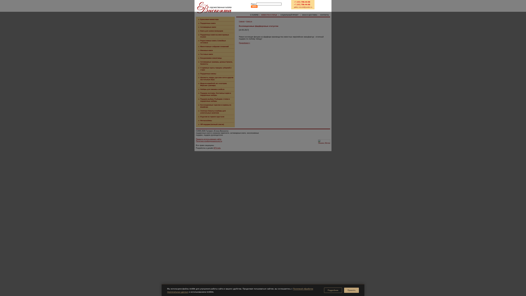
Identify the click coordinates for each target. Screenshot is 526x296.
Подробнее (333, 290)
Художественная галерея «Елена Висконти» (214, 7)
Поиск (253, 4)
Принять (352, 290)
